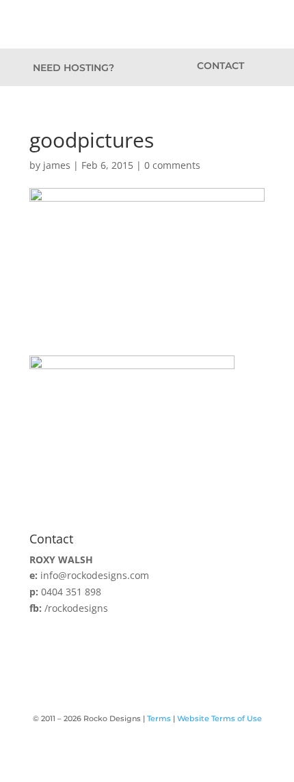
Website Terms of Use (219, 718)
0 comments (172, 165)
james (56, 165)
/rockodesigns (76, 608)
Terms (159, 718)
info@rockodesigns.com (94, 575)
